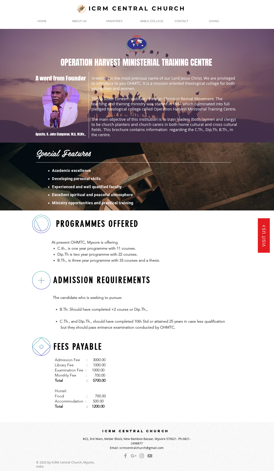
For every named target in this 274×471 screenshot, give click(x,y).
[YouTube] (150, 456)
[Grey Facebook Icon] (125, 456)
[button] (85, 21)
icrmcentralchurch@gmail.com (141, 448)
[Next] (244, 86)
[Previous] (30, 86)
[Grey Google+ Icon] (134, 456)
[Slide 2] (137, 202)
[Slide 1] (137, 132)
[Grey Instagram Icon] (142, 456)
